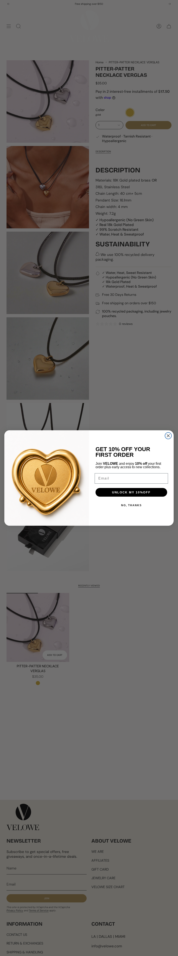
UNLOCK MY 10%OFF (131, 492)
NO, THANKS (131, 505)
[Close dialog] (168, 435)
